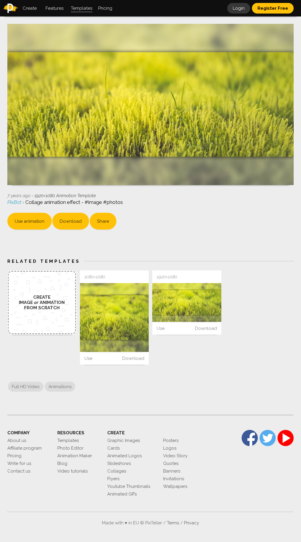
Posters (170, 440)
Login (239, 8)
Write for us (19, 463)
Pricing (14, 455)
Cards (113, 448)
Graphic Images (123, 440)
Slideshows (119, 463)
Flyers (113, 478)
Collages (116, 471)
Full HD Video (26, 386)
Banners (171, 471)
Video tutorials (72, 471)
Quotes (170, 463)
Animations (60, 386)
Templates (68, 440)
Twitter (268, 438)
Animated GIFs (122, 494)
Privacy (191, 523)
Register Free (272, 8)
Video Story (175, 455)
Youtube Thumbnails (128, 486)
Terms (173, 523)
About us (16, 440)
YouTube (285, 438)
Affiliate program (24, 448)
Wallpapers (175, 486)
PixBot (14, 202)
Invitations (173, 478)
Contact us (18, 471)
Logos (169, 448)
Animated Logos (124, 455)
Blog (62, 463)
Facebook (250, 438)
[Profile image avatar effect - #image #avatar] (114, 317)
